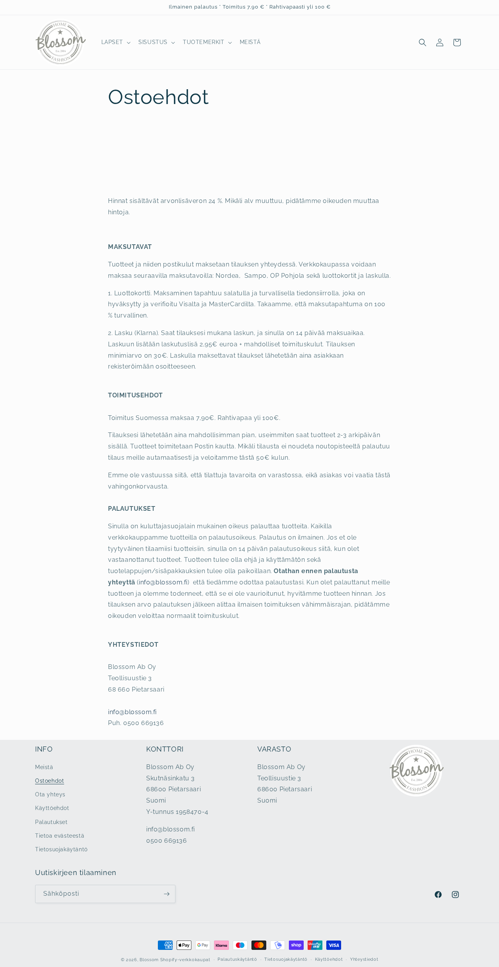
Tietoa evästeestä (59, 836)
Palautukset (51, 822)
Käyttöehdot (52, 808)
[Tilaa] (166, 894)
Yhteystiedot (364, 959)
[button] (115, 42)
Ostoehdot (49, 781)
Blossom (149, 959)
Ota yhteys (50, 794)
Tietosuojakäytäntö (61, 849)
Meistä (44, 767)
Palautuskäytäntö (237, 959)
